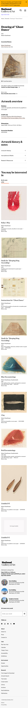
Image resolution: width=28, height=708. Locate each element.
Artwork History (6, 150)
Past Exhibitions (5, 690)
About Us (3, 631)
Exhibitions (4, 656)
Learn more (17, 5)
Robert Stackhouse (6, 45)
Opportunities (4, 666)
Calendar (3, 647)
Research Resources (7, 160)
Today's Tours (4, 650)
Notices (2, 702)
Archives (3, 687)
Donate (3, 663)
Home (2, 18)
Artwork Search (5, 676)
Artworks (7, 18)
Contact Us (4, 637)
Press (2, 634)
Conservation (4, 681)
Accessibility (4, 653)
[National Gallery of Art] (14, 563)
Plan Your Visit (4, 644)
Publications (4, 693)
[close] (26, 2)
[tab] (5, 181)
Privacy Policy (4, 704)
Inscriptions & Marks (7, 155)
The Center (4, 679)
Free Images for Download (7, 673)
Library (3, 684)
